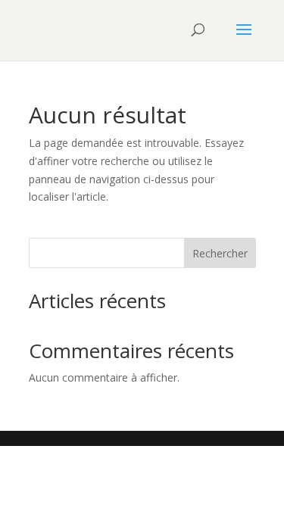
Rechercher (220, 253)
